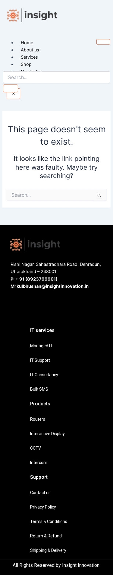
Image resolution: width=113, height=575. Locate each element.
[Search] (10, 88)
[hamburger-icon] (103, 42)
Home (27, 42)
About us (30, 50)
